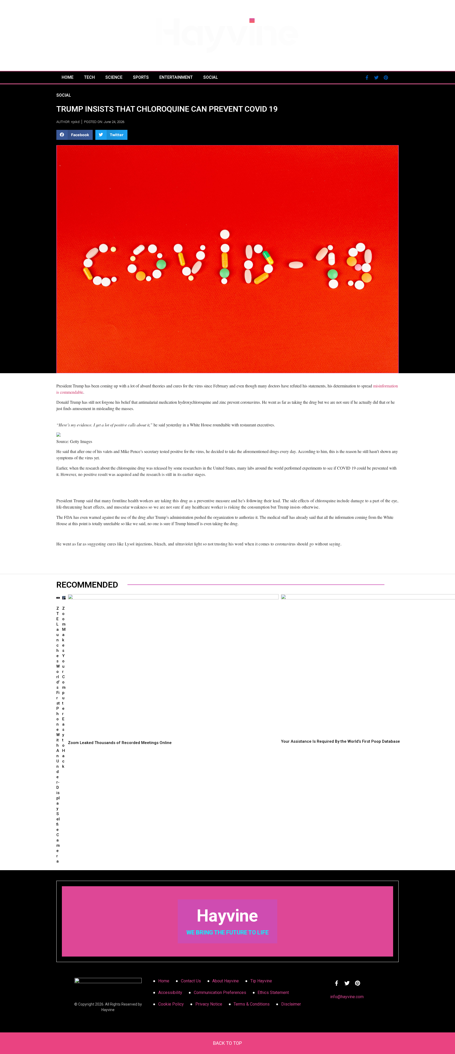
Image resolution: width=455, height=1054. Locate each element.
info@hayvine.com (347, 996)
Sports (141, 77)
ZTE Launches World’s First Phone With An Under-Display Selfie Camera (58, 735)
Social (210, 77)
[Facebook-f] (366, 77)
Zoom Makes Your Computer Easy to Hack (64, 687)
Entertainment (176, 77)
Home (67, 77)
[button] (74, 135)
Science (113, 77)
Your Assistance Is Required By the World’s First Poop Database (340, 741)
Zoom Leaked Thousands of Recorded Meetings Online (120, 742)
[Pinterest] (385, 77)
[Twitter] (376, 77)
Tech (89, 77)
